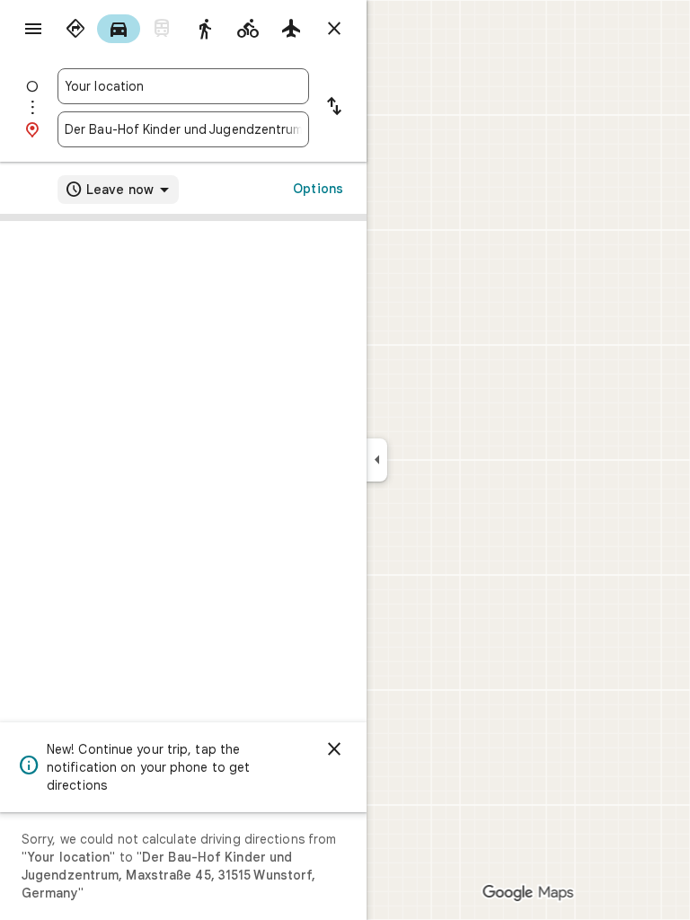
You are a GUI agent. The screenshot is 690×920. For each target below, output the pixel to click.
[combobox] (183, 86)
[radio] (75, 29)
